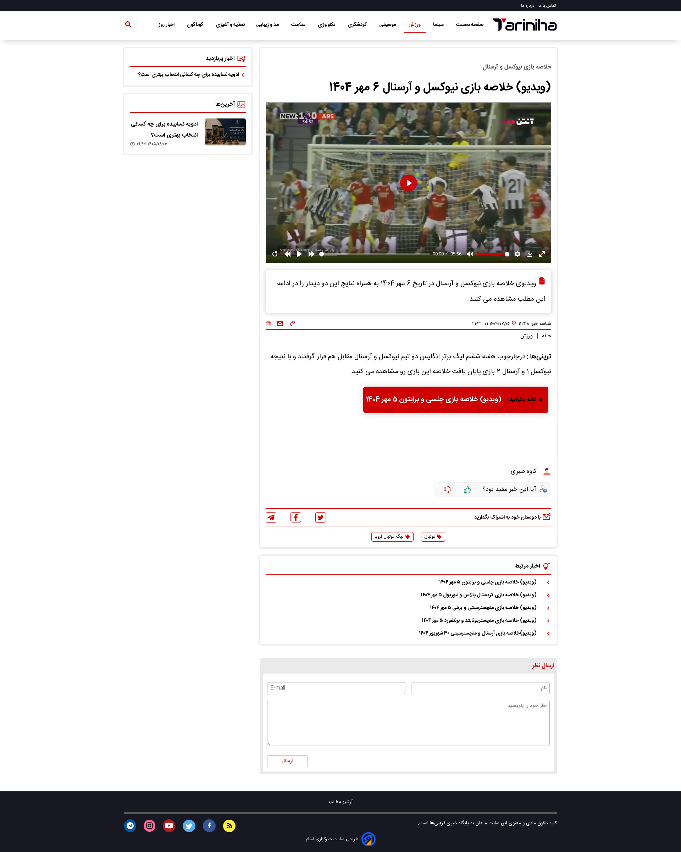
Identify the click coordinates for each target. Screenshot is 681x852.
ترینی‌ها (436, 823)
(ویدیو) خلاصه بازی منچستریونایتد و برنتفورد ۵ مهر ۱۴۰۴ (479, 620)
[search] (128, 25)
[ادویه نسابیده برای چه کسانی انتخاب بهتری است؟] (225, 131)
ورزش (415, 25)
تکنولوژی (327, 25)
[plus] (467, 490)
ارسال (287, 761)
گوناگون (195, 25)
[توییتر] (320, 517)
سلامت (298, 25)
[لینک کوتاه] (292, 324)
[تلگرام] (271, 517)
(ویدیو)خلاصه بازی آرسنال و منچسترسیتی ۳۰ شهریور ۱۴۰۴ (478, 633)
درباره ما (528, 5)
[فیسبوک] (295, 517)
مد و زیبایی (268, 25)
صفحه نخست (469, 25)
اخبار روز (167, 25)
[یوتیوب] (169, 825)
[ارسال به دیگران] (280, 324)
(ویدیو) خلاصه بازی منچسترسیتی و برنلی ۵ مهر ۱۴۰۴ (483, 608)
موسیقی (388, 25)
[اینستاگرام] (149, 826)
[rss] (229, 826)
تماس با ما (547, 5)
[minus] (447, 490)
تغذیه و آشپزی (230, 25)
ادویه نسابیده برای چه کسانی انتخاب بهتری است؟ (188, 75)
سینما (439, 25)
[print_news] (268, 324)
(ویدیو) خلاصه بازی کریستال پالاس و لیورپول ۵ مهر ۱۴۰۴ (479, 595)
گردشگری (358, 25)
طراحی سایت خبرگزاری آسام (332, 839)
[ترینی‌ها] (525, 24)
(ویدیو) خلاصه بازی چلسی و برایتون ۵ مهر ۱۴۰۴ (488, 582)
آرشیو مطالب (341, 802)
